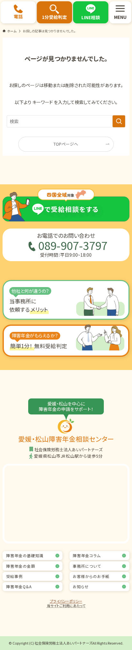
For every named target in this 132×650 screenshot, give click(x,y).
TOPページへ (66, 144)
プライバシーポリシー (66, 601)
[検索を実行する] (118, 121)
